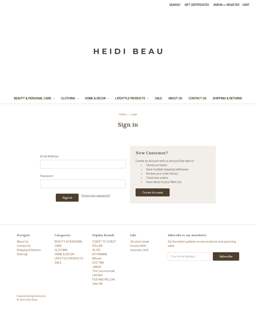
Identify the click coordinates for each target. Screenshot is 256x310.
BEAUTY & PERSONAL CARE (33, 98)
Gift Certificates (197, 4)
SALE (158, 98)
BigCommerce (38, 296)
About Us (175, 98)
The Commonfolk (103, 271)
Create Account (152, 192)
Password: (46, 176)
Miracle (97, 258)
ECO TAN (98, 262)
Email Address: (49, 156)
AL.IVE (96, 250)
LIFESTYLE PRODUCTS (130, 98)
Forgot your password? (95, 195)
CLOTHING (68, 98)
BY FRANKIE (99, 254)
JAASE (96, 266)
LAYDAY (97, 275)
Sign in (217, 4)
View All (97, 283)
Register (233, 4)
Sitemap (22, 254)
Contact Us (197, 98)
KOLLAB (97, 245)
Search (174, 4)
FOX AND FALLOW (103, 279)
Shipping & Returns (227, 98)
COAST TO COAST (104, 241)
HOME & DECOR (96, 98)
